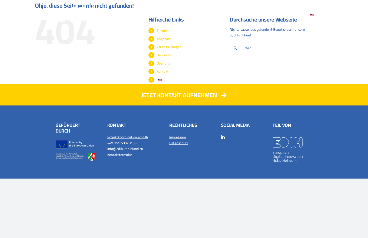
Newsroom (165, 55)
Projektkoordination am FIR (127, 137)
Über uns (163, 63)
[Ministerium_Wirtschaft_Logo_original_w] (75, 154)
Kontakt (163, 71)
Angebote (164, 39)
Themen (163, 30)
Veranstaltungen (169, 47)
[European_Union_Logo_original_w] (75, 141)
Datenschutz (178, 143)
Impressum (177, 137)
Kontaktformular (119, 154)
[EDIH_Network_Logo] (292, 136)
